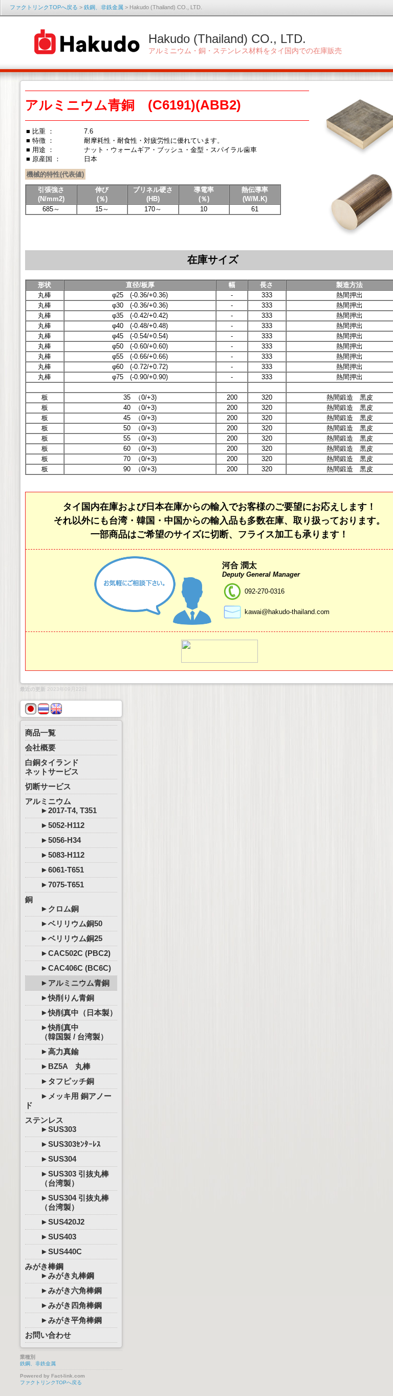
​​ (219, 651)
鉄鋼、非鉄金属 (103, 7)
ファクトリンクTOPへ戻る (44, 7)
